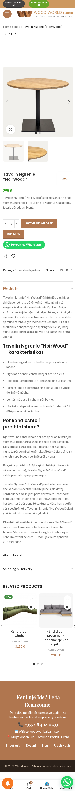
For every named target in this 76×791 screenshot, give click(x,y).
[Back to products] (10, 34)
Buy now (13, 234)
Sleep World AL (39, 4)
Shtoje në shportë (39, 223)
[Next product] (15, 34)
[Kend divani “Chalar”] (20, 610)
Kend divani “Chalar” (20, 633)
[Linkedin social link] (66, 270)
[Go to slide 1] (36, 133)
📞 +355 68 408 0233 (38, 724)
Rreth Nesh (62, 745)
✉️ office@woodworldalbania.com (38, 731)
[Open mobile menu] (7, 14)
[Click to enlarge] (10, 129)
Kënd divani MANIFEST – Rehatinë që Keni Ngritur (56, 637)
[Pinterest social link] (61, 270)
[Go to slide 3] (42, 664)
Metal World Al (13, 4)
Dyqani (31, 745)
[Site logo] (44, 13)
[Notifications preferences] (7, 783)
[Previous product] (5, 34)
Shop (17, 26)
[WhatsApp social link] (71, 270)
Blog (45, 745)
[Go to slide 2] (40, 133)
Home (7, 26)
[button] (7, 102)
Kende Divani (20, 641)
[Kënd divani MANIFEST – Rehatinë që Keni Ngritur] (56, 610)
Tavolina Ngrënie (28, 270)
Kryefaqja (13, 745)
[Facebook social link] (56, 270)
